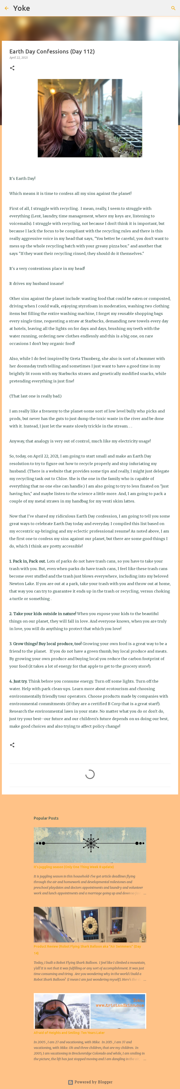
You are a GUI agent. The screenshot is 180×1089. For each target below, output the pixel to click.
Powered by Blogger (92, 1082)
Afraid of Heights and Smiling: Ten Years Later (69, 1033)
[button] (12, 68)
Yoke (21, 8)
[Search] (37, 8)
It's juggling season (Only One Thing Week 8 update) (74, 867)
